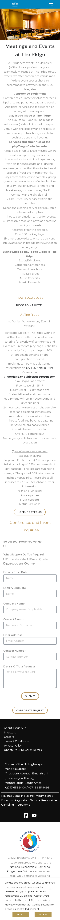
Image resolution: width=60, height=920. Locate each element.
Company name (14, 603)
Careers (9, 736)
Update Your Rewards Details (23, 750)
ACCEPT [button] (43, 914)
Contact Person (13, 619)
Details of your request (19, 666)
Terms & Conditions (16, 741)
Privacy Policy (13, 745)
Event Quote (14, 563)
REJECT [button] (20, 914)
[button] (30, 381)
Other (31, 563)
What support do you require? (23, 554)
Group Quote (39, 559)
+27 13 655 (32, 368)
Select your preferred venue (22, 541)
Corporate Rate (16, 559)
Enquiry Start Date (15, 572)
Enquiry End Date (14, 588)
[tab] (29, 298)
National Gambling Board (17, 795)
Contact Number (14, 650)
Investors (10, 732)
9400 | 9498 (47, 368)
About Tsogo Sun (15, 728)
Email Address (12, 635)
